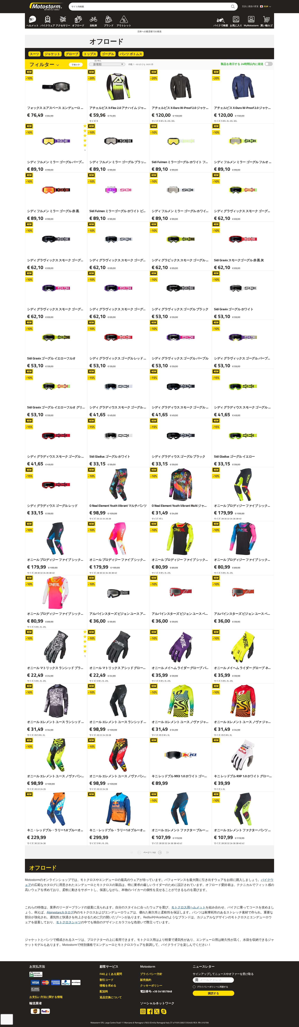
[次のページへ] (160, 852)
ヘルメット (32, 25)
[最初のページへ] (132, 852)
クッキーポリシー (151, 985)
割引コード (107, 980)
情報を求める (108, 985)
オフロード (78, 25)
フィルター (41, 64)
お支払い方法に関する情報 (46, 997)
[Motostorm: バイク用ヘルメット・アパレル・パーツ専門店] (47, 6)
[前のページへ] (139, 852)
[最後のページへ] (167, 852)
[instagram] (143, 1011)
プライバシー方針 (151, 974)
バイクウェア (47, 25)
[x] (157, 1011)
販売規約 (145, 980)
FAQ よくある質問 (111, 974)
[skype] (163, 1011)
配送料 (104, 991)
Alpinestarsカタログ (60, 912)
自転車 (93, 25)
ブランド (109, 25)
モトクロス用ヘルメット (188, 907)
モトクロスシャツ (68, 922)
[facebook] (150, 1011)
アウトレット (124, 25)
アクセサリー (63, 25)
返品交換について (111, 997)
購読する (213, 993)
